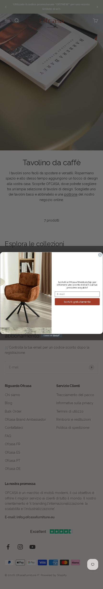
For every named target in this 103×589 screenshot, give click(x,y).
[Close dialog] (100, 254)
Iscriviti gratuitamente (77, 301)
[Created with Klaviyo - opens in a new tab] (51, 335)
